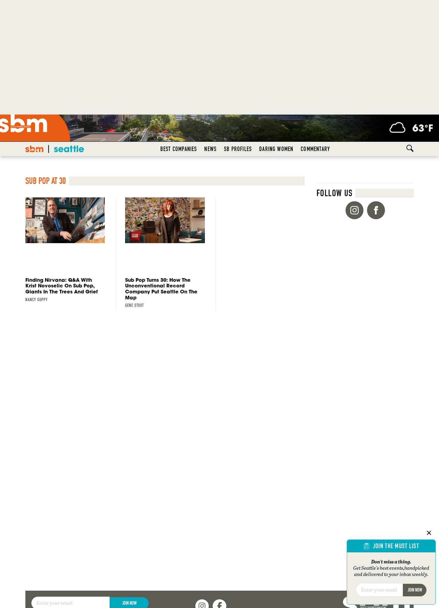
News (210, 149)
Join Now (415, 590)
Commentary (315, 149)
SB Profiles (238, 149)
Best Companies (178, 149)
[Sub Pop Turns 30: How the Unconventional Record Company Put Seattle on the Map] (165, 254)
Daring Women (276, 149)
